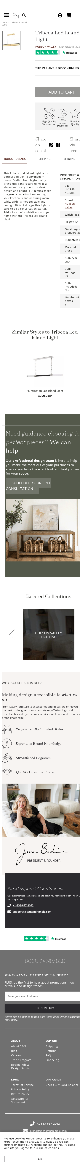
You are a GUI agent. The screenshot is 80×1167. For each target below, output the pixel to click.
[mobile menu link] (6, 16)
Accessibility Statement (19, 1100)
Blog (14, 1051)
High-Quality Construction (49, 123)
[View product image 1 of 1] (11, 40)
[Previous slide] (12, 635)
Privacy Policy (20, 1089)
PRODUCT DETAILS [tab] (14, 159)
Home (5, 22)
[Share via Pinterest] (51, 145)
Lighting (14, 22)
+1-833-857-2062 (23, 905)
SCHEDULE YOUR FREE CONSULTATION (28, 486)
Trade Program (21, 1060)
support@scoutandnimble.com (32, 911)
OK (40, 1159)
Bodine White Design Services (22, 1066)
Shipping (52, 1046)
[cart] (68, 15)
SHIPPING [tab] (44, 159)
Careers (16, 1055)
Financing (52, 1060)
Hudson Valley (45, 46)
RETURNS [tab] (69, 159)
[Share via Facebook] (58, 145)
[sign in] (60, 15)
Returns (51, 1051)
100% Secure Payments (62, 123)
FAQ (48, 1055)
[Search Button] (24, 15)
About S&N (18, 1046)
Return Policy (20, 1094)
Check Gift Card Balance (62, 1085)
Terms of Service (22, 1085)
